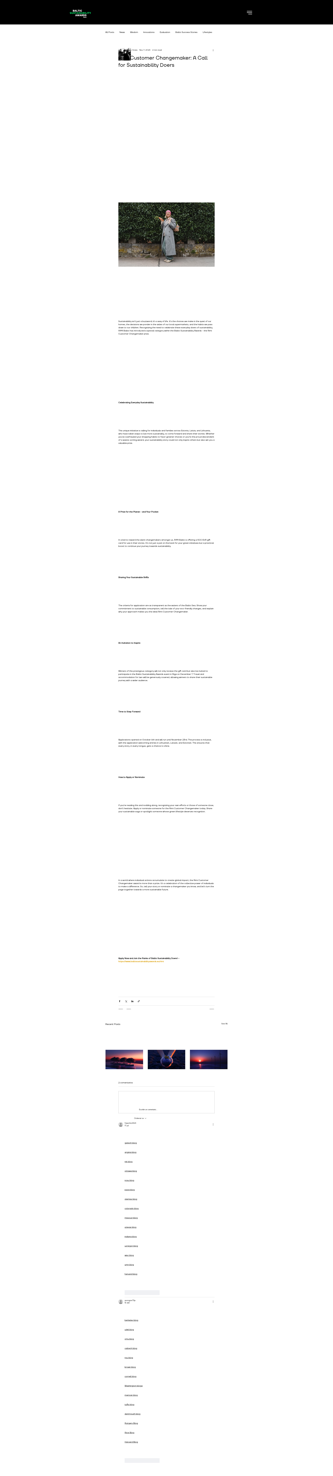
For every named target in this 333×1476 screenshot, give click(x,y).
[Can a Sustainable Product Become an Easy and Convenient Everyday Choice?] (166, 1050)
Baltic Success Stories (186, 32)
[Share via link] (138, 1001)
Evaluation (165, 32)
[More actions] (213, 50)
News (122, 32)
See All (224, 1024)
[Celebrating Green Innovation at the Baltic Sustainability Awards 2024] (124, 1050)
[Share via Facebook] (119, 1001)
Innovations (149, 32)
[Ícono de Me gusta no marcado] (127, 1295)
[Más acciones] (213, 1124)
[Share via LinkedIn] (132, 1001)
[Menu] (249, 13)
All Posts (109, 32)
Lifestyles (207, 32)
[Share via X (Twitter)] (126, 1001)
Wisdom (134, 32)
